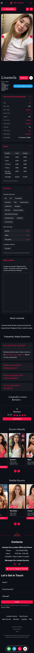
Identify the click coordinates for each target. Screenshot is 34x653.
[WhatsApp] (15, 564)
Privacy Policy (5, 607)
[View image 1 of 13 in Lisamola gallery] (17, 37)
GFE (15, 202)
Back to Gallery (10, 9)
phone (23, 354)
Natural (28, 109)
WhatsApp (9, 354)
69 (5, 198)
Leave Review (17, 419)
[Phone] (20, 649)
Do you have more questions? (11, 386)
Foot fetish (7, 202)
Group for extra (24, 202)
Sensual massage (18, 210)
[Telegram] (14, 649)
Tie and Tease (8, 222)
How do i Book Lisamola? (14, 345)
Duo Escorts (23, 616)
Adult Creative (24, 637)
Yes (29, 130)
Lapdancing (8, 206)
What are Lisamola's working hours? (12, 366)
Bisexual (28, 123)
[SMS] (25, 649)
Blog (17, 631)
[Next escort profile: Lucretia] (31, 9)
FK (10, 198)
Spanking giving (9, 218)
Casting (24, 619)
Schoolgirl (7, 248)
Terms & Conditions (17, 627)
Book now (24, 78)
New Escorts (6, 619)
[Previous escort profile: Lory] (27, 9)
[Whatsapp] (9, 649)
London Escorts (11, 616)
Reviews (16, 619)
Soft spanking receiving (11, 214)
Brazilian (28, 134)
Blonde (28, 120)
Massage (17, 206)
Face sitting (18, 198)
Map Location (8, 260)
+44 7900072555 (21, 550)
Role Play (7, 210)
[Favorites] (31, 2)
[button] (31, 36)
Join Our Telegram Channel (24, 86)
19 (30, 103)
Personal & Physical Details (14, 97)
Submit (17, 602)
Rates (5, 146)
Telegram (15, 354)
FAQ (30, 619)
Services (7, 188)
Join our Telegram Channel (18, 569)
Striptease (19, 218)
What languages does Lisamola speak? (13, 376)
